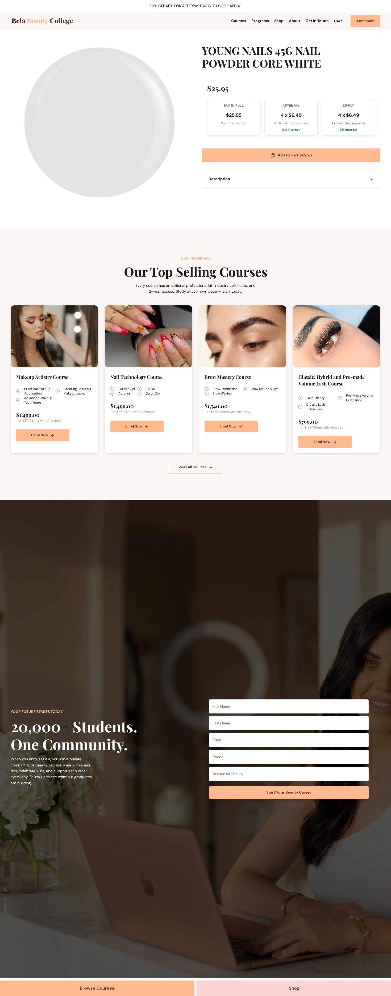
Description (219, 178)
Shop (294, 988)
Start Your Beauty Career (288, 792)
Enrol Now (365, 21)
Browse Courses (97, 988)
